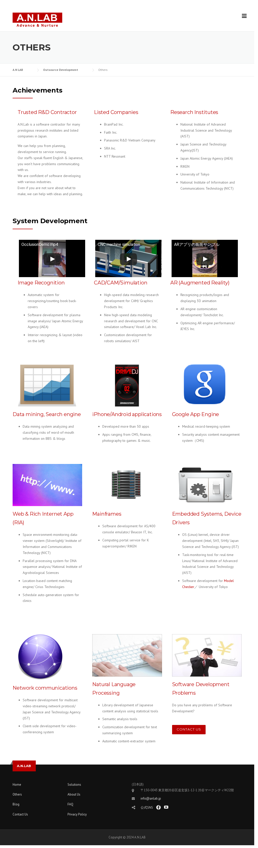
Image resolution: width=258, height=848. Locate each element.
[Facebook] (158, 807)
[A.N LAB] (37, 19)
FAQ (70, 804)
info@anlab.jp (151, 798)
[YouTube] (166, 807)
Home (17, 784)
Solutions (74, 784)
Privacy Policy (77, 814)
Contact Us (189, 729)
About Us (74, 794)
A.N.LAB (24, 766)
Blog (16, 804)
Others (17, 794)
